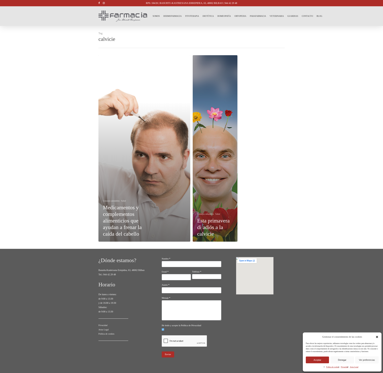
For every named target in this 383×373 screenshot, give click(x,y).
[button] (377, 336)
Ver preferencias (367, 360)
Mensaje (166, 298)
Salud (123, 201)
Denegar (342, 360)
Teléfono (196, 272)
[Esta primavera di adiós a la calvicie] (215, 148)
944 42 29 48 (109, 274)
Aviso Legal (354, 367)
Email (165, 272)
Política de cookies (332, 367)
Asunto (165, 285)
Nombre (166, 259)
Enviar (168, 354)
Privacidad (344, 367)
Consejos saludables (111, 201)
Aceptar (317, 360)
